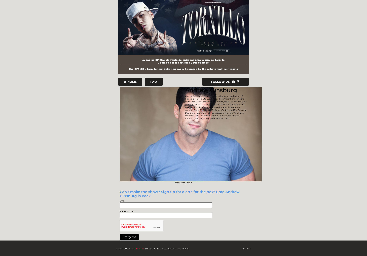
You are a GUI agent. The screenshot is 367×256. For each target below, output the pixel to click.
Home (132, 81)
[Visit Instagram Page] (238, 81)
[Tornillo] (183, 27)
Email (122, 201)
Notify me (129, 237)
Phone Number (127, 211)
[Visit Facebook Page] (234, 81)
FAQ (153, 81)
